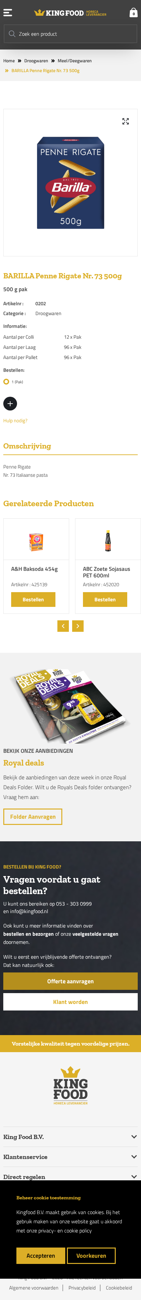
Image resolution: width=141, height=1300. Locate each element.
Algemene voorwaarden (33, 1288)
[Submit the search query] (12, 33)
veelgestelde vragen (95, 934)
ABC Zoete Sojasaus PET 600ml (106, 573)
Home (9, 60)
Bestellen (33, 599)
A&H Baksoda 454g (34, 569)
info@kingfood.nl (29, 911)
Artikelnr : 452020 (101, 584)
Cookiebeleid (119, 1288)
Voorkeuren (91, 1255)
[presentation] (63, 626)
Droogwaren (36, 60)
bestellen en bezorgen (28, 934)
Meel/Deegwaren (75, 60)
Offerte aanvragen (70, 981)
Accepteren (41, 1255)
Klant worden (70, 1001)
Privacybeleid (82, 1288)
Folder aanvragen (33, 816)
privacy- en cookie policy (65, 1230)
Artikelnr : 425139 (29, 584)
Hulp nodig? (15, 420)
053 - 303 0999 (74, 904)
